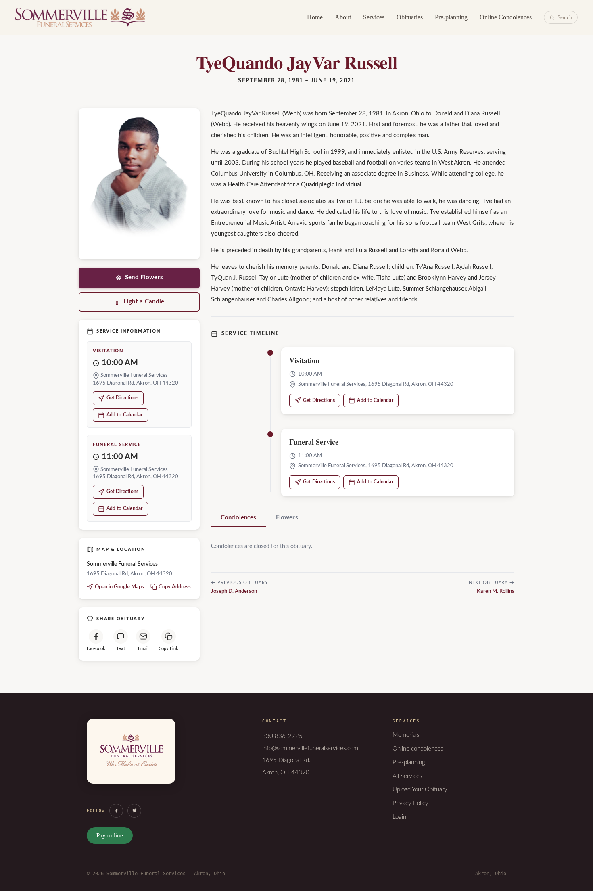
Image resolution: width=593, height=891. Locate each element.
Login (399, 817)
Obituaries (410, 17)
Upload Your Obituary (420, 789)
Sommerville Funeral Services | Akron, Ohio (80, 17)
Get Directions (122, 397)
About (343, 17)
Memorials (406, 735)
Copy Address (175, 587)
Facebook (96, 648)
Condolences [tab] (239, 518)
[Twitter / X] (134, 811)
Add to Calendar (124, 414)
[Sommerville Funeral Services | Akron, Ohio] (131, 759)
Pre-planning (451, 17)
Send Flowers (144, 277)
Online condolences (418, 749)
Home (315, 17)
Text (120, 648)
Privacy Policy (410, 803)
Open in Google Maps (119, 587)
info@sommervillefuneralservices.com (310, 748)
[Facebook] (116, 811)
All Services (407, 776)
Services (373, 17)
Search (565, 17)
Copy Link (168, 648)
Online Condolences (506, 17)
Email (143, 648)
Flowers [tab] (287, 518)
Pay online (109, 835)
